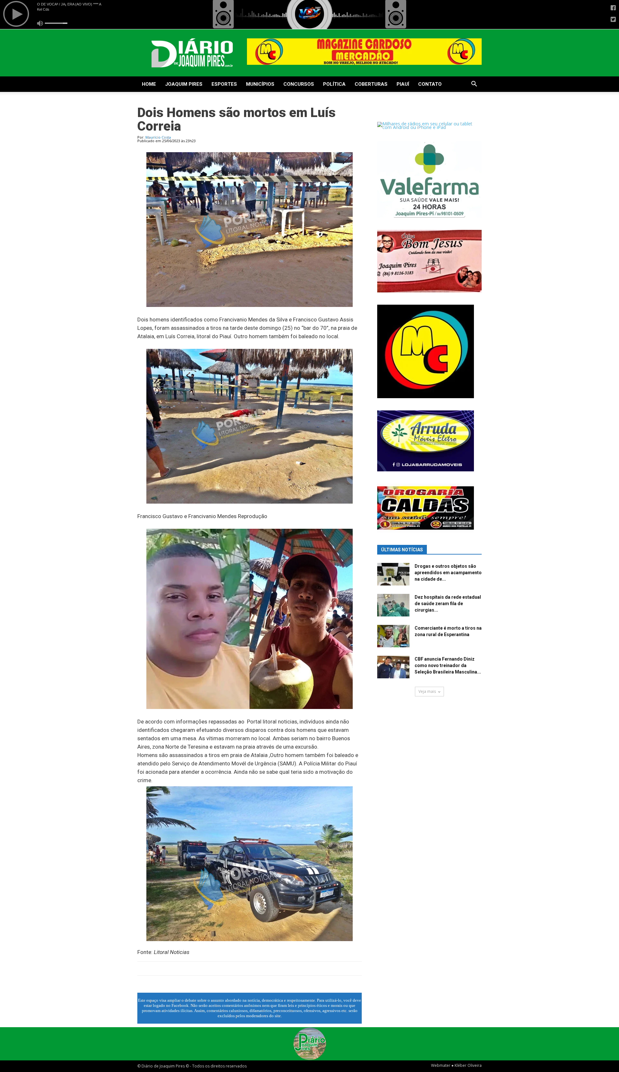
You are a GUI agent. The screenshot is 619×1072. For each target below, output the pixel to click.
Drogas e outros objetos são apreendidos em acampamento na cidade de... (448, 573)
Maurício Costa (158, 137)
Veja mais (427, 691)
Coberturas (371, 84)
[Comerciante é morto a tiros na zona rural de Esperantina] (393, 636)
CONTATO (430, 84)
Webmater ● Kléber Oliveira (456, 1065)
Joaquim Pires (183, 84)
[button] (474, 85)
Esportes (224, 84)
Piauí (403, 84)
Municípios (260, 84)
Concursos (298, 84)
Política (334, 84)
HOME (149, 84)
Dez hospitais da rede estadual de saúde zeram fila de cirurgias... (448, 604)
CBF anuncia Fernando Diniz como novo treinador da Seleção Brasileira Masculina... (448, 665)
